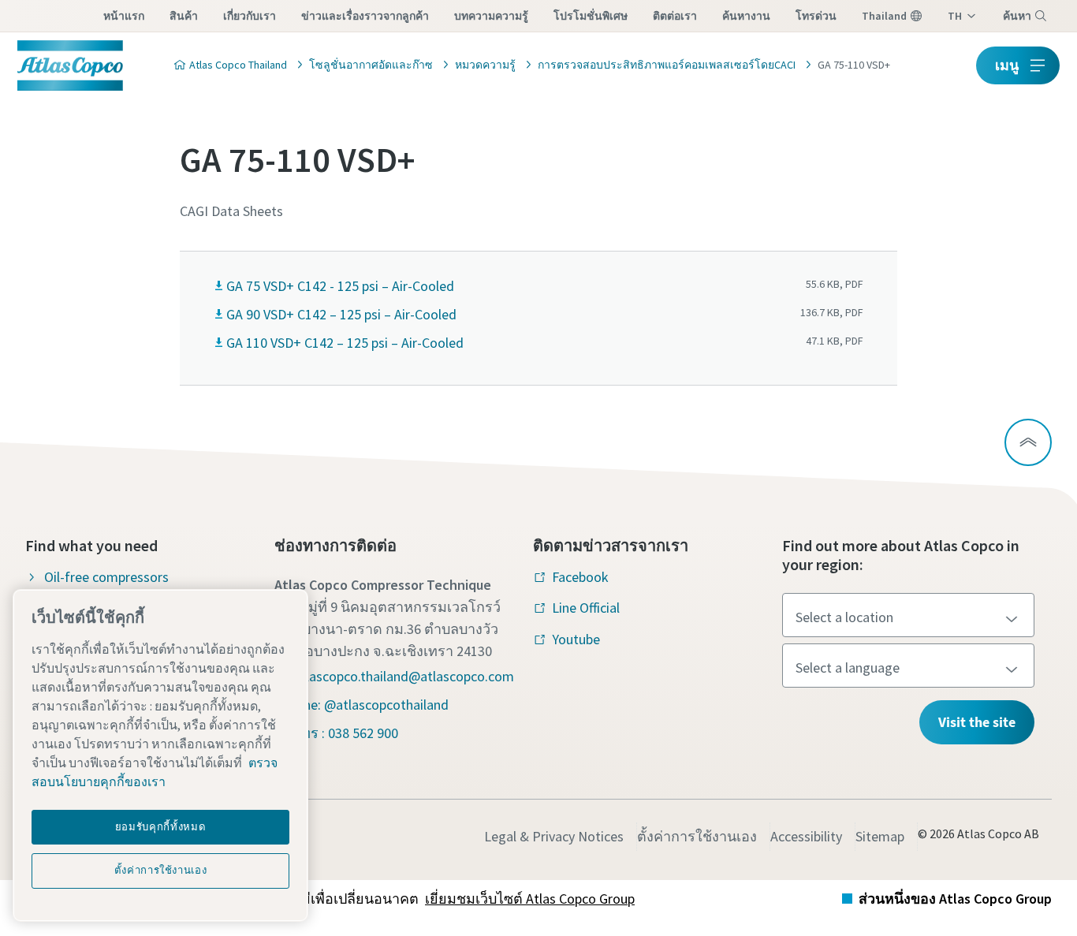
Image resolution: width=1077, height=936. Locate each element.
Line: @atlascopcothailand (371, 704)
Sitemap (879, 836)
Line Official (586, 608)
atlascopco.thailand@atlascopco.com (403, 676)
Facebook (580, 577)
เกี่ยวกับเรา (249, 16)
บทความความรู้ (491, 16)
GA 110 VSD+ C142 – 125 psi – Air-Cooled (345, 343)
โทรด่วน (816, 16)
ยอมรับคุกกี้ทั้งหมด (161, 826)
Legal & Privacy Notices (554, 836)
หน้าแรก (123, 16)
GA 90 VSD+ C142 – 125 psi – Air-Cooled (341, 314)
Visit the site (977, 722)
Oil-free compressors (106, 577)
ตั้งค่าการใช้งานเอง (697, 836)
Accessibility (806, 836)
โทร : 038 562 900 (345, 733)
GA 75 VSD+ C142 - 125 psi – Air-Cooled (340, 286)
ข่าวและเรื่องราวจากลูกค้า (365, 16)
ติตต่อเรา (675, 16)
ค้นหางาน (746, 16)
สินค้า (184, 16)
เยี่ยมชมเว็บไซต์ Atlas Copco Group (530, 898)
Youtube (576, 639)
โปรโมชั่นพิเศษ (590, 16)
